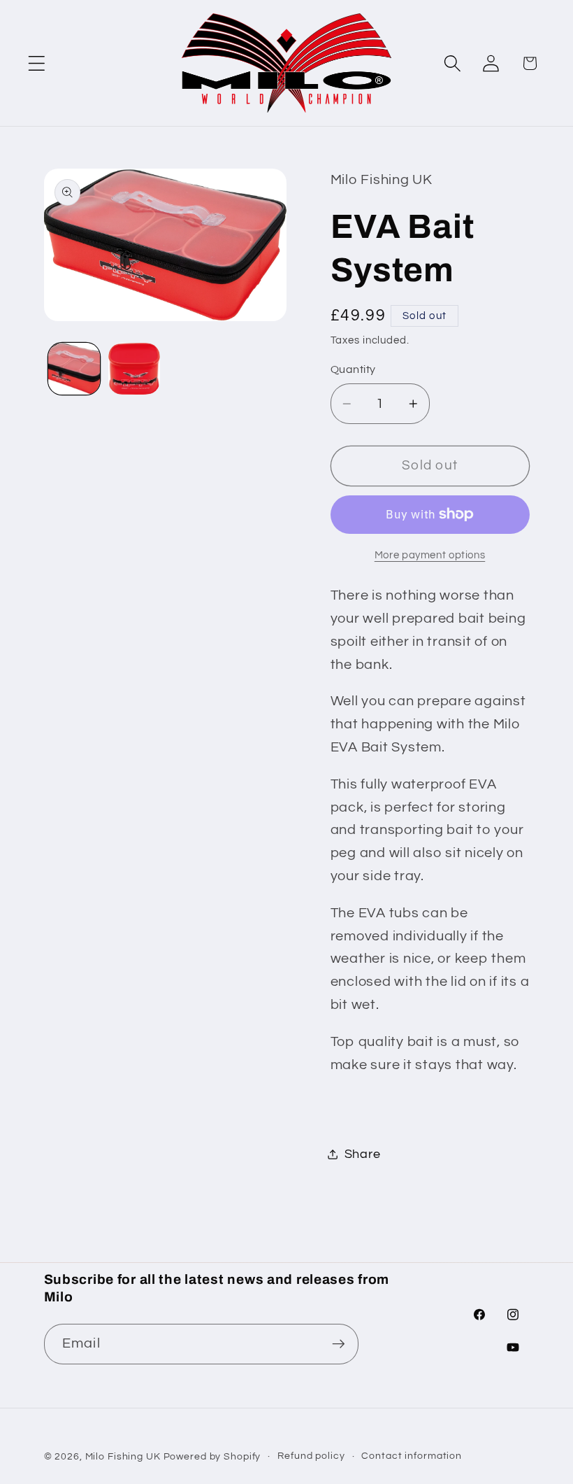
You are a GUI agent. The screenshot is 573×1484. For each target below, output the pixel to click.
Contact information (411, 1456)
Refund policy (310, 1456)
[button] (36, 63)
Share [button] (362, 1154)
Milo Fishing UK (123, 1457)
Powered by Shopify (212, 1457)
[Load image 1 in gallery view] (74, 369)
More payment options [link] (430, 555)
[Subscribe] (338, 1344)
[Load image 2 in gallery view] (134, 369)
